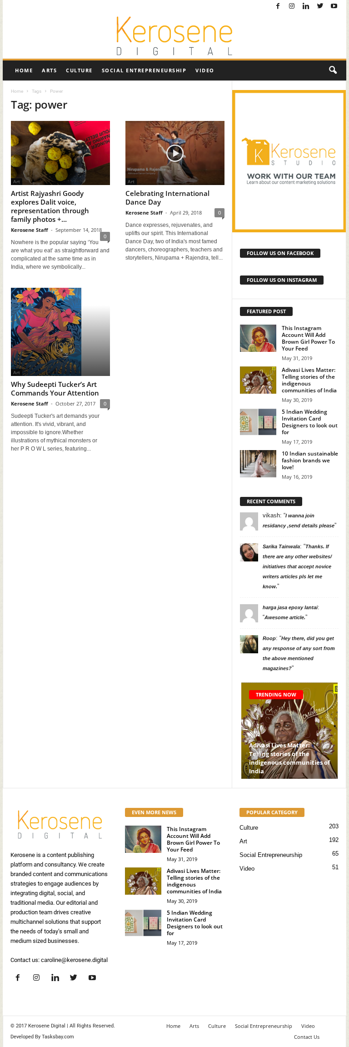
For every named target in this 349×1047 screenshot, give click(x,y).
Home (24, 70)
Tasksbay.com (58, 1037)
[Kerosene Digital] (174, 36)
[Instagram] (291, 6)
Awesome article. (284, 617)
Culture (79, 70)
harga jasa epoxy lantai (290, 607)
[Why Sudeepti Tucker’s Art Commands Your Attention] (60, 332)
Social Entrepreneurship (144, 70)
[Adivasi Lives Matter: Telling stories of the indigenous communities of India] (258, 380)
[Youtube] (334, 6)
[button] (333, 70)
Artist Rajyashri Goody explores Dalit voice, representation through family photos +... (50, 206)
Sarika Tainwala (281, 546)
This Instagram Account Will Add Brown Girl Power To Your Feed (308, 338)
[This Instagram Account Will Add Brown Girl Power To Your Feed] (258, 338)
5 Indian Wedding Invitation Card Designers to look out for (310, 422)
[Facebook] (277, 6)
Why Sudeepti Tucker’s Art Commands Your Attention (55, 388)
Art (243, 841)
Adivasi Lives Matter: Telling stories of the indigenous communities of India (309, 380)
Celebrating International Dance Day (167, 197)
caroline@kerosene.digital (74, 960)
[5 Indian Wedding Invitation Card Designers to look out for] (258, 422)
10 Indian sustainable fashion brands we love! (310, 460)
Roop (269, 638)
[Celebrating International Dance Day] (174, 153)
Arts (49, 70)
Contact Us (306, 1036)
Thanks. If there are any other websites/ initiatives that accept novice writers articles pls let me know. (297, 566)
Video (204, 70)
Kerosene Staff (29, 229)
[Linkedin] (305, 6)
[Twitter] (319, 6)
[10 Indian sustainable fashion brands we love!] (258, 463)
